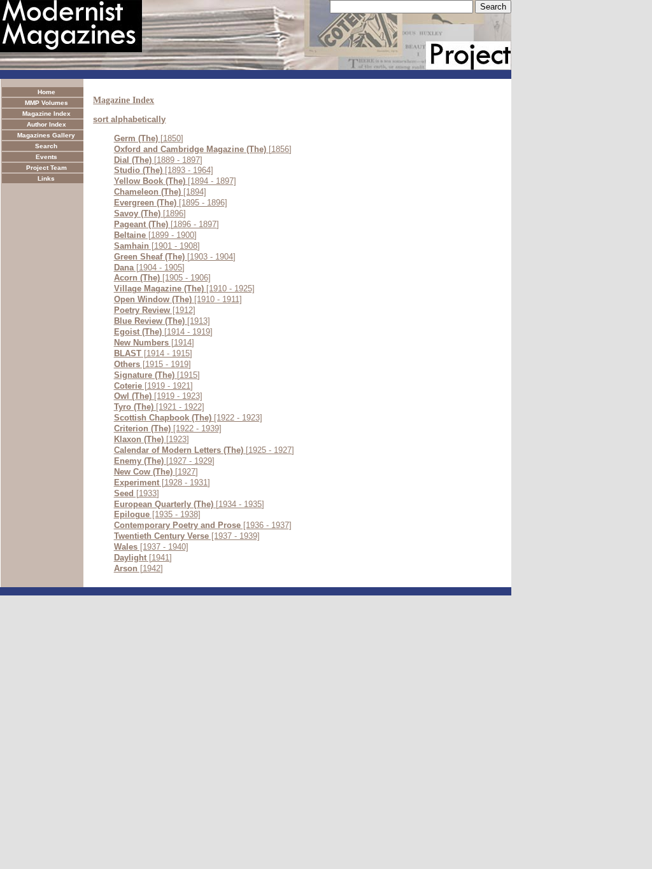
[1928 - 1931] (162, 482)
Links (46, 178)
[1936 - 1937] (203, 525)
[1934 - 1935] (189, 504)
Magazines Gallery (46, 135)
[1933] (136, 493)
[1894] (160, 192)
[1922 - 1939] (168, 428)
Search (46, 146)
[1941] (143, 557)
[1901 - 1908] (157, 246)
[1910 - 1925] (184, 288)
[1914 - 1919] (163, 332)
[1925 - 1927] (204, 450)
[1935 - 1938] (157, 514)
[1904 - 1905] (149, 267)
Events (46, 156)
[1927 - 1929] (164, 461)
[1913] (162, 321)
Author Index (46, 124)
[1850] (148, 138)
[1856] (203, 149)
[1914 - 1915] (153, 353)
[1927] (156, 471)
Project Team (46, 167)
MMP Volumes (46, 102)
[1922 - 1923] (188, 417)
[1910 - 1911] (178, 299)
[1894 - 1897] (175, 181)
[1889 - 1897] (158, 160)
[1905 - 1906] (162, 277)
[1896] (150, 213)
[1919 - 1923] (158, 396)
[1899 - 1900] (155, 235)
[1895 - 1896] (170, 202)
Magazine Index (46, 113)
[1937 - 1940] (151, 547)
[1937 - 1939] (187, 536)
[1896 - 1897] (166, 224)
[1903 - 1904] (175, 256)
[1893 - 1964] (163, 170)
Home (46, 91)
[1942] (138, 568)
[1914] (154, 342)
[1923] (151, 439)
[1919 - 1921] (153, 386)
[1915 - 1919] (152, 364)
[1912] (154, 310)
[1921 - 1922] (159, 407)
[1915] (157, 375)
